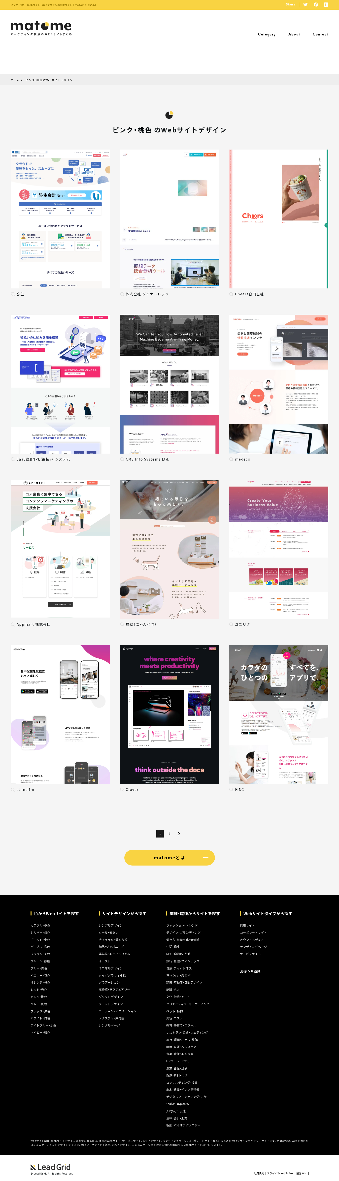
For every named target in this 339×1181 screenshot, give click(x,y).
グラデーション (109, 982)
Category (267, 34)
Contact (320, 34)
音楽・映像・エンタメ (179, 1054)
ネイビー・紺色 (40, 1032)
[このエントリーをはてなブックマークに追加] (326, 5)
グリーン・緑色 (40, 961)
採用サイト (247, 925)
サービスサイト (250, 954)
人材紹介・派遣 (176, 1111)
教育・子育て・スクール (181, 1025)
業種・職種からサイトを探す (195, 913)
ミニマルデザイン (111, 968)
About (294, 34)
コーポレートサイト (253, 932)
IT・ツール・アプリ (178, 1061)
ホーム (15, 80)
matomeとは (169, 857)
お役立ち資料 (250, 971)
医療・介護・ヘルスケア (181, 1047)
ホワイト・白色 (40, 1018)
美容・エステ (174, 1018)
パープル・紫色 (40, 946)
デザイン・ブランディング (183, 932)
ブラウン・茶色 (40, 954)
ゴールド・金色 (40, 939)
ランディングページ (253, 946)
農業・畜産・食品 (176, 1068)
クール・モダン (108, 932)
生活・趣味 (173, 946)
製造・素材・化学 (176, 1075)
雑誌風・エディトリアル (114, 954)
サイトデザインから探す (124, 913)
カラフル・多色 (40, 925)
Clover (132, 789)
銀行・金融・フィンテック (182, 961)
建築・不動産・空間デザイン (184, 982)
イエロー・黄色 (40, 975)
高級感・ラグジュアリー (114, 989)
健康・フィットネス (179, 968)
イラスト (105, 961)
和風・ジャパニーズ (111, 946)
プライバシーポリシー (280, 1173)
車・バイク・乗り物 (178, 975)
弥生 (20, 294)
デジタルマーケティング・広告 (186, 1096)
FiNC (239, 789)
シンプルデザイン (111, 925)
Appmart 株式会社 (34, 624)
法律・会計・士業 (176, 1118)
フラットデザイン (111, 1004)
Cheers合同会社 (249, 294)
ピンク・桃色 (39, 997)
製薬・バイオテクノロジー (183, 1125)
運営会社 (301, 1173)
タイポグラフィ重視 (112, 975)
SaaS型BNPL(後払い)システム (43, 459)
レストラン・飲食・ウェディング (187, 1032)
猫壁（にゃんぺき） (141, 624)
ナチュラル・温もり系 (113, 939)
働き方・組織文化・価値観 (182, 939)
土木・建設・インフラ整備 (182, 1089)
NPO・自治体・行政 (178, 954)
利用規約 (259, 1173)
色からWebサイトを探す (56, 913)
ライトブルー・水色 (43, 1025)
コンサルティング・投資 (182, 1082)
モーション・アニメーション (117, 1011)
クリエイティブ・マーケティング (187, 1004)
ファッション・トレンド (182, 925)
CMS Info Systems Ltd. (147, 459)
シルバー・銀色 (40, 932)
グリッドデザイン (111, 997)
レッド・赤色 (39, 989)
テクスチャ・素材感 (111, 1018)
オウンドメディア (252, 939)
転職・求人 (173, 989)
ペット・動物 (174, 1011)
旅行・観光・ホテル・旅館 (182, 1039)
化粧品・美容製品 (177, 1104)
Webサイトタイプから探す (267, 913)
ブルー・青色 (39, 968)
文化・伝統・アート (178, 997)
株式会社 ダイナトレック (147, 294)
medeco (242, 459)
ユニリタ (242, 624)
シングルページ (109, 1025)
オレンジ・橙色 (40, 982)
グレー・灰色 (39, 1004)
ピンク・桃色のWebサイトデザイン (49, 80)
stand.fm (25, 789)
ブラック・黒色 (40, 1011)
